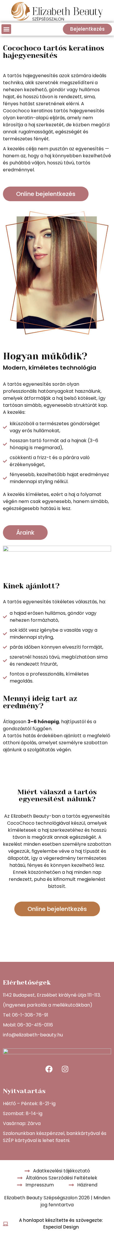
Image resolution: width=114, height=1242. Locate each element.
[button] (6, 29)
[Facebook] (49, 1069)
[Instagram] (65, 1069)
